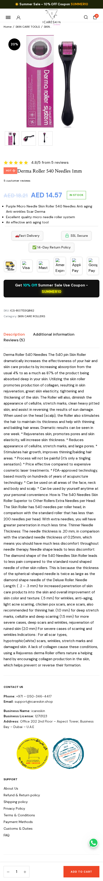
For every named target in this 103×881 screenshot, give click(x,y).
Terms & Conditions (19, 815)
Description (14, 334)
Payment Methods (18, 822)
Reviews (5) (14, 340)
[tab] (14, 334)
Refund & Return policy (22, 795)
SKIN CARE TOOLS (28, 27)
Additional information (53, 334)
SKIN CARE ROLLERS (31, 316)
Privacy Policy (14, 808)
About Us (11, 788)
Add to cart (81, 871)
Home (7, 27)
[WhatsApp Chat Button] (93, 843)
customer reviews (17, 181)
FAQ (7, 835)
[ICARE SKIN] (51, 17)
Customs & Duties (18, 828)
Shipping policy (16, 802)
